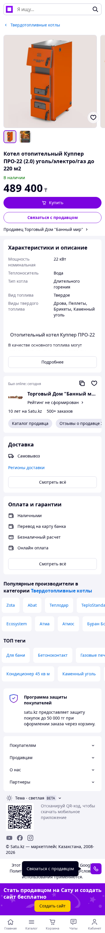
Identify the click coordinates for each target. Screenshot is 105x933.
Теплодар (59, 605)
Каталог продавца (30, 423)
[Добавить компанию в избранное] (94, 383)
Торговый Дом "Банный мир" (62, 394)
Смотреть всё (52, 482)
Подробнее (52, 362)
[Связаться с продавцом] (96, 868)
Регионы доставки (26, 467)
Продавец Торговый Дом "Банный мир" (43, 229)
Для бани (15, 655)
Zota (10, 605)
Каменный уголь (79, 673)
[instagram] (30, 837)
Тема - (29, 798)
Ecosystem (16, 623)
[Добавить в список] (93, 117)
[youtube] (9, 837)
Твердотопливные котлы (61, 590)
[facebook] (19, 837)
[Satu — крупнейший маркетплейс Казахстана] (9, 9)
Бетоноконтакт (53, 655)
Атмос (68, 623)
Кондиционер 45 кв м (28, 673)
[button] (53, 203)
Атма (45, 623)
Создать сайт (52, 906)
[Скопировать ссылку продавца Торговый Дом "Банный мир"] (82, 383)
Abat (32, 605)
